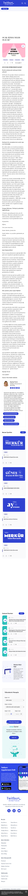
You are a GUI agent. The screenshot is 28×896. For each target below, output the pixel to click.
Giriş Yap (5, 8)
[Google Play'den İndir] (6, 788)
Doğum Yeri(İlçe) (8, 704)
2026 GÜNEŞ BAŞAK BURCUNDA (11, 488)
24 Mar (12, 649)
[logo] (9, 3)
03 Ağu (7, 548)
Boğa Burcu (4, 825)
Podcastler (17, 59)
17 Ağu (7, 486)
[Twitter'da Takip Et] (9, 811)
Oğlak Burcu (14, 830)
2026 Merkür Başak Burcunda (11, 457)
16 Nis (12, 617)
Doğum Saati (17, 711)
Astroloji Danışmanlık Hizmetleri (10, 413)
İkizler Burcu (4, 828)
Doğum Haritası (5, 866)
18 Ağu (7, 455)
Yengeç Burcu (4, 830)
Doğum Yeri (7, 697)
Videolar (11, 59)
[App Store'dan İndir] (6, 784)
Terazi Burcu (14, 822)
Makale (5, 452)
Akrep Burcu (14, 825)
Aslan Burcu (4, 833)
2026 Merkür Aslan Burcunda (11, 550)
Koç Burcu (4, 822)
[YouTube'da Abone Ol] (19, 811)
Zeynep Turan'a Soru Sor (9, 417)
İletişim (3, 881)
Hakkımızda (4, 878)
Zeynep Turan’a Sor (6, 863)
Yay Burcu (13, 828)
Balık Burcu (14, 836)
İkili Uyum (3, 869)
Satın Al (14, 737)
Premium (3, 861)
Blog (23, 59)
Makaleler (6, 59)
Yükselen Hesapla (14, 722)
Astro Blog (4, 853)
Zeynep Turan (4, 876)
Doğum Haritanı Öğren (8, 420)
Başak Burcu (4, 836)
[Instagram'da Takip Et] (14, 811)
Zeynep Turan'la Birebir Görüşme (11, 423)
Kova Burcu (14, 833)
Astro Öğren (4, 851)
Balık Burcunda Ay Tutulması (10, 519)
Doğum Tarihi (7, 711)
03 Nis (12, 638)
